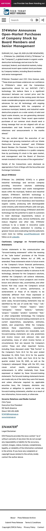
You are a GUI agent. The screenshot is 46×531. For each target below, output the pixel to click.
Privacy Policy (29, 527)
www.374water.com (32, 234)
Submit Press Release (14, 522)
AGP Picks (5, 3)
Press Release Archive (27, 518)
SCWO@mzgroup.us (10, 414)
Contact (40, 527)
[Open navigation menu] (4, 20)
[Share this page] (42, 20)
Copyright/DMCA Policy (12, 527)
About (12, 518)
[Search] (31, 20)
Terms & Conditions (33, 522)
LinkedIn (15, 237)
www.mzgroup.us (9, 417)
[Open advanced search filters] (36, 20)
